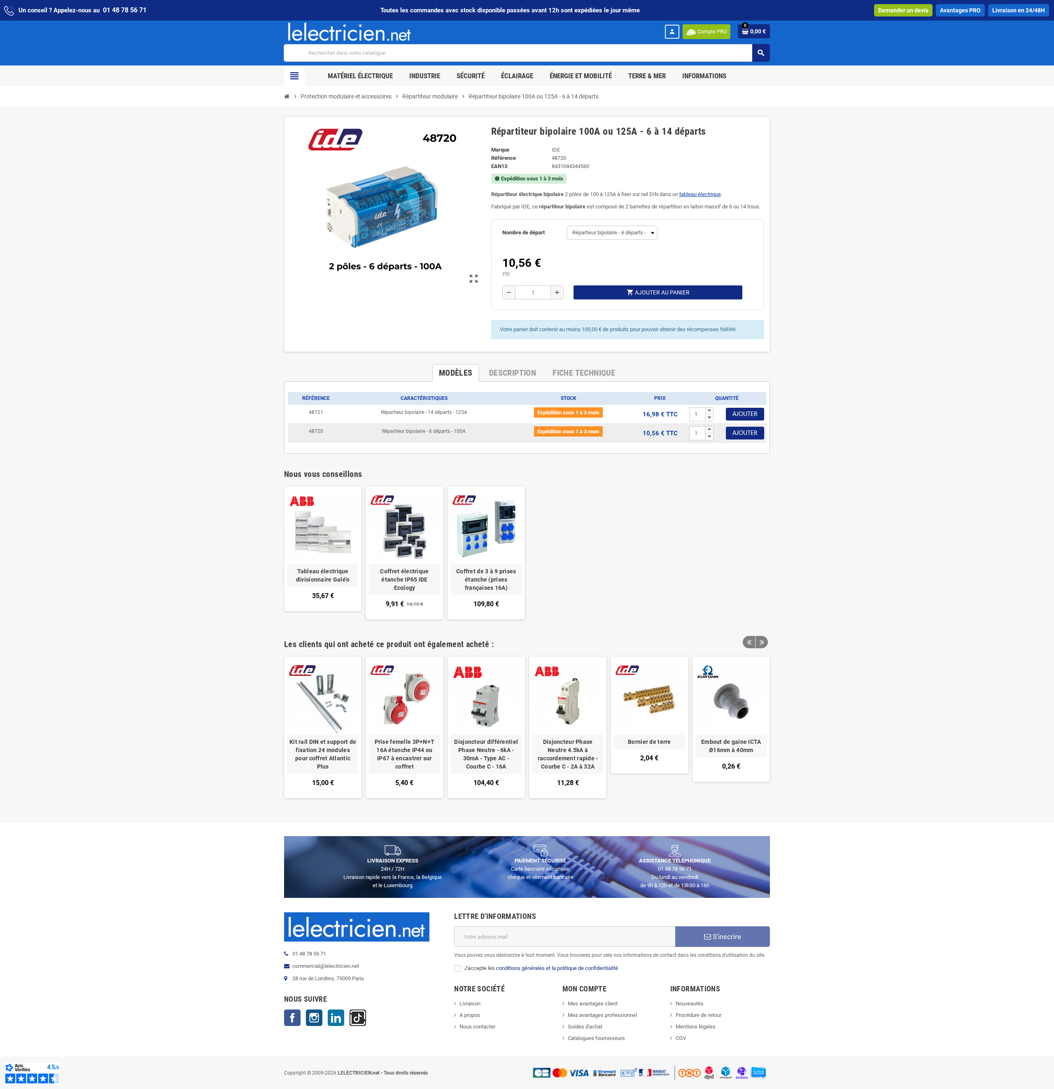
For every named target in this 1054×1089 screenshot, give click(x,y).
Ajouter (745, 414)
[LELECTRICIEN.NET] (349, 31)
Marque (500, 150)
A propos (469, 1015)
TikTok (358, 1018)
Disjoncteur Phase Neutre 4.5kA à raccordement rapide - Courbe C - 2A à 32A (568, 754)
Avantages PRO (960, 10)
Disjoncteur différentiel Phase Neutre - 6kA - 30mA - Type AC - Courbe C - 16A (486, 754)
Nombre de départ (523, 232)
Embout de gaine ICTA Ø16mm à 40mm (731, 745)
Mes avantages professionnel (602, 1015)
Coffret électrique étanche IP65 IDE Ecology (404, 579)
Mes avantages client (593, 1003)
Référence (503, 158)
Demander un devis (903, 10)
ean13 (499, 166)
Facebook (292, 1018)
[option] (323, 727)
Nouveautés (690, 1003)
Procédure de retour (698, 1015)
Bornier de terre (649, 741)
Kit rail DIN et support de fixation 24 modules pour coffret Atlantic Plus (322, 754)
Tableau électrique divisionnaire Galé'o (323, 575)
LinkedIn (336, 1018)
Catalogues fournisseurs (596, 1038)
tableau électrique (700, 194)
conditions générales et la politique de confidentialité (557, 968)
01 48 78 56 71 (125, 10)
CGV (681, 1038)
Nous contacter (477, 1027)
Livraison (469, 1003)
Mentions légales (696, 1027)
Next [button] (762, 642)
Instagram (314, 1018)
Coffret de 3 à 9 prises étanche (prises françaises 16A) (486, 579)
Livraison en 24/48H (1018, 10)
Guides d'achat (585, 1027)
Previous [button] (749, 642)
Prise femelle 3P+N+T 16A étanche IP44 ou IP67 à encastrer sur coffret (405, 754)
